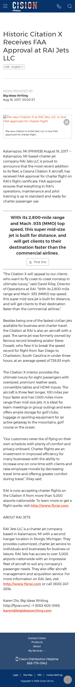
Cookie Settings (54, 675)
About (37, 646)
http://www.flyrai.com (49, 506)
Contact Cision (37, 638)
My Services (35, 650)
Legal (15, 675)
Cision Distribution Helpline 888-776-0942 (38, 661)
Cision (43, 681)
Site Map (27, 675)
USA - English (12, 66)
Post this (40, 262)
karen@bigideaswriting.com (27, 611)
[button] (59, 6)
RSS (39, 675)
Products (37, 642)
